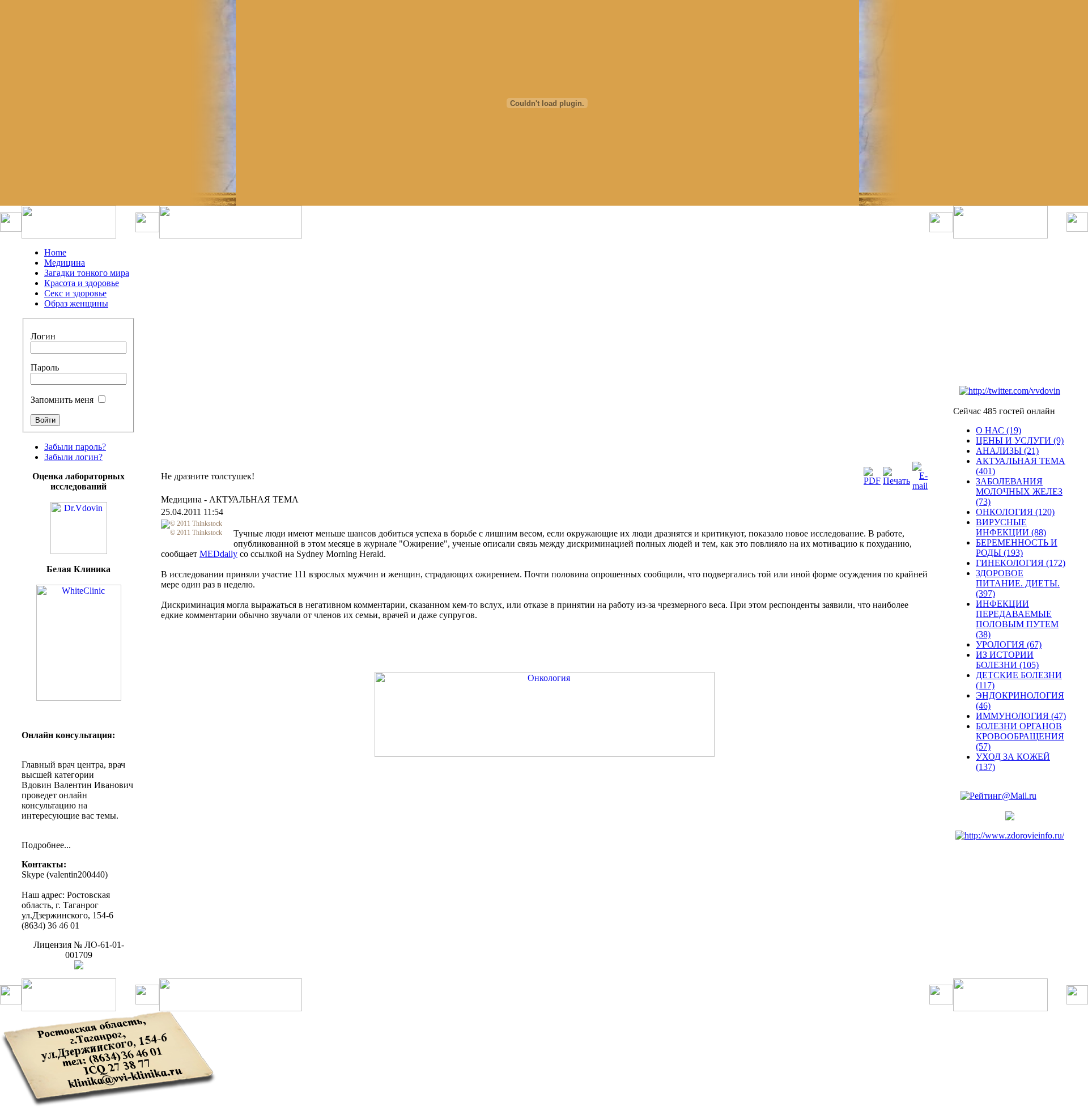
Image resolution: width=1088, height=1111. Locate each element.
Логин (43, 336)
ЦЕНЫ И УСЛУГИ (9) (1020, 440)
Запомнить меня (62, 400)
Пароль (45, 367)
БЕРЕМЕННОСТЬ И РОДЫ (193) (1016, 547)
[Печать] (896, 481)
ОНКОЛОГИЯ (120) (1015, 512)
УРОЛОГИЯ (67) (1009, 644)
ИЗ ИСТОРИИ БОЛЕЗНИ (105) (1007, 660)
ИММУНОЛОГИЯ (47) (1021, 716)
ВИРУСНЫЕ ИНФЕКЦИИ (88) (1011, 527)
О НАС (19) (998, 430)
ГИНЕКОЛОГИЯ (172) (1020, 563)
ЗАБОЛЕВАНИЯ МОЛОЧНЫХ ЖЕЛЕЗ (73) (1019, 491)
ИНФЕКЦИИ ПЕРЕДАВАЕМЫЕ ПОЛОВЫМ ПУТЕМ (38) (1017, 619)
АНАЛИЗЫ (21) (1007, 451)
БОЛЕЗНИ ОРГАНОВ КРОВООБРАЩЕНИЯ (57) (1020, 736)
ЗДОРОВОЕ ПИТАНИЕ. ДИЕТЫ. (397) (1018, 583)
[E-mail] (920, 486)
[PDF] (872, 481)
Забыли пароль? (75, 447)
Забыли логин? (73, 457)
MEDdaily (218, 554)
